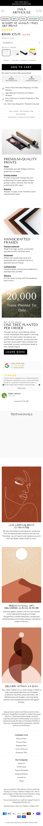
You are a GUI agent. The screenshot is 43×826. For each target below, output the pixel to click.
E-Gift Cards (21, 767)
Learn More (15, 352)
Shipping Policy (21, 746)
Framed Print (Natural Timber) (32, 53)
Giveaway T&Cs (21, 752)
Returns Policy (21, 739)
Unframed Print (6, 53)
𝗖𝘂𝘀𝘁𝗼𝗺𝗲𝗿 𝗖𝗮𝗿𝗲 (21, 735)
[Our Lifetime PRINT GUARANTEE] (21, 494)
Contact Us (21, 777)
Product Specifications (21, 117)
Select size (8, 38)
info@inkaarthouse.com (21, 802)
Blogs (21, 781)
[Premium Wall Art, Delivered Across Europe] (21, 575)
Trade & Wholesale (21, 770)
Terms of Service (21, 749)
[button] (7, 30)
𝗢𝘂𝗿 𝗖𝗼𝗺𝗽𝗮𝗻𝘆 (21, 760)
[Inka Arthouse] (7, 365)
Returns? (21, 114)
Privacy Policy (21, 742)
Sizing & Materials (21, 774)
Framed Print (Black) (24, 53)
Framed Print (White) (15, 53)
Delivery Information (21, 111)
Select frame (9, 47)
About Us (21, 763)
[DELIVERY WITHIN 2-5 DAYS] (21, 655)
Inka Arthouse (21, 10)
